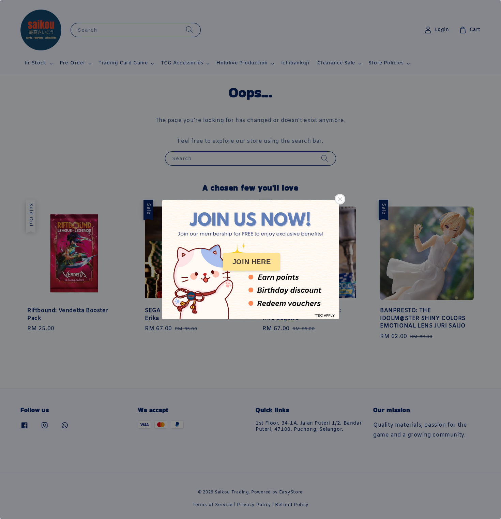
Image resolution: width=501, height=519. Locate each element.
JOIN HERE (251, 261)
